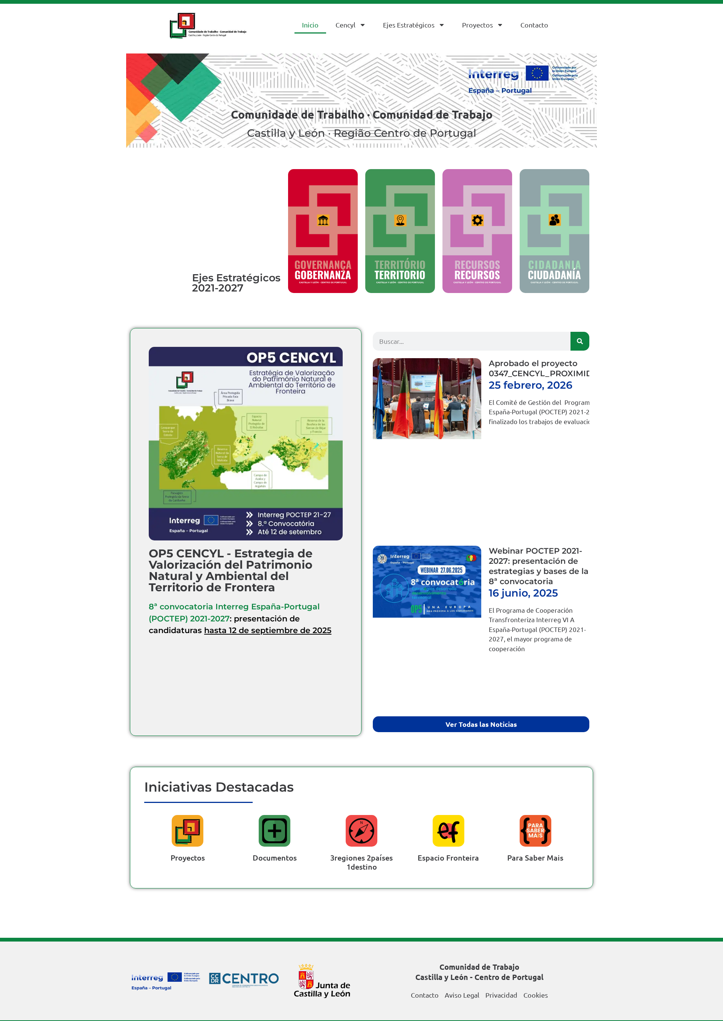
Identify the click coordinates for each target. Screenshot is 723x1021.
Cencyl (345, 25)
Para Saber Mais (535, 857)
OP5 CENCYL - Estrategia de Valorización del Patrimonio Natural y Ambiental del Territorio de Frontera (231, 570)
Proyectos (477, 25)
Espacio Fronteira (448, 857)
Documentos (275, 857)
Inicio (310, 25)
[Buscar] (579, 341)
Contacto (534, 25)
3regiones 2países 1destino (361, 862)
